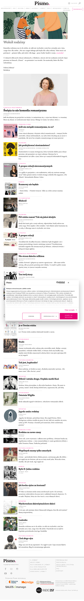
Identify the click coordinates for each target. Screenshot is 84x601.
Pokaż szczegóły (70, 310)
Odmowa (31, 316)
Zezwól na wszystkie (69, 316)
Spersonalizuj (49, 316)
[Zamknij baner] (73, 282)
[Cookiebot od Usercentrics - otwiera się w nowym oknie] (57, 282)
